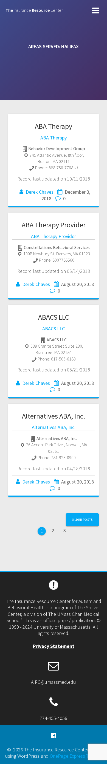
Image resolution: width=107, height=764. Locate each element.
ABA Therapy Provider (54, 224)
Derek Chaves (40, 192)
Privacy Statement (53, 646)
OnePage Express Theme (75, 756)
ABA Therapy (53, 126)
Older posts (82, 520)
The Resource (34, 10)
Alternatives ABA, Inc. (53, 415)
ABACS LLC (53, 317)
